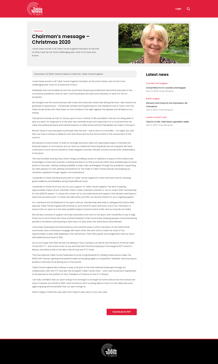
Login (178, 8)
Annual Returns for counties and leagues (166, 87)
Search (188, 9)
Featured (38, 31)
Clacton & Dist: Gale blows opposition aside (167, 121)
